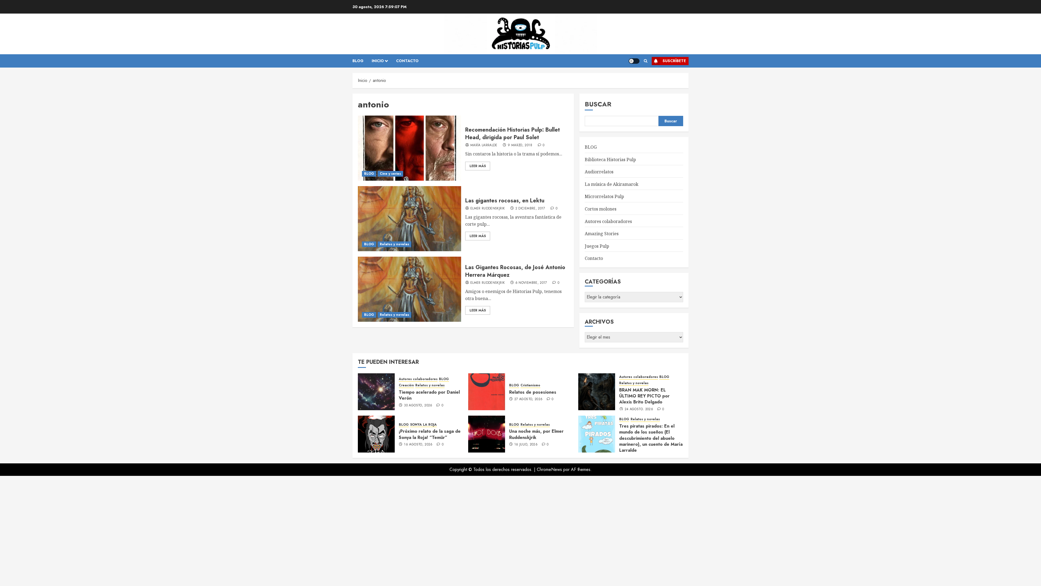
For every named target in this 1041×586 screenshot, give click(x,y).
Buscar (598, 104)
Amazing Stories (602, 234)
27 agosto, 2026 (528, 399)
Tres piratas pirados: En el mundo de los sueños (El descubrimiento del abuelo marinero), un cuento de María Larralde (651, 438)
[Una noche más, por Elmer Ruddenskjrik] (486, 434)
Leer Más (478, 166)
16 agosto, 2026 (418, 444)
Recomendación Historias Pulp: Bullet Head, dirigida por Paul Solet (512, 133)
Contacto (594, 258)
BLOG (358, 60)
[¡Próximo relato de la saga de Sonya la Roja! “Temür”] (376, 434)
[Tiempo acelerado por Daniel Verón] (376, 391)
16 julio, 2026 (526, 444)
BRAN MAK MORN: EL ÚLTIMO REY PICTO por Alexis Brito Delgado (644, 396)
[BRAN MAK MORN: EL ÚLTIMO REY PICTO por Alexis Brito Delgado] (596, 391)
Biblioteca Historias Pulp (610, 160)
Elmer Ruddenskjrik (487, 208)
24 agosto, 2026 (639, 409)
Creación (406, 385)
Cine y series (390, 173)
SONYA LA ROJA (423, 424)
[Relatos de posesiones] (486, 391)
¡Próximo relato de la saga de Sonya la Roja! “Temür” (430, 434)
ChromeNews (549, 469)
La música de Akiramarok (611, 184)
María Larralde (483, 145)
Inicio (378, 60)
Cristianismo (530, 385)
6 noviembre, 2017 (531, 283)
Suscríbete (674, 60)
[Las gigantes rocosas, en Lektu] (409, 218)
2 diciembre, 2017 (530, 208)
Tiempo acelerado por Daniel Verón (429, 395)
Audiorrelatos (599, 172)
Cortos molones (600, 209)
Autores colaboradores (608, 221)
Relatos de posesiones (532, 392)
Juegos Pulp (597, 246)
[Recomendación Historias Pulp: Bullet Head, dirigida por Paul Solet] (409, 148)
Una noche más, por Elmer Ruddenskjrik (536, 434)
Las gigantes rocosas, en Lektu (504, 201)
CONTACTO (407, 60)
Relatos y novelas (394, 244)
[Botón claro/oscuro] (634, 61)
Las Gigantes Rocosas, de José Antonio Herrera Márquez (515, 271)
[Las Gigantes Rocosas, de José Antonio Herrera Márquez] (409, 289)
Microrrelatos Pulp (604, 196)
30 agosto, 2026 (418, 405)
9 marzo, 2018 (520, 145)
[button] (645, 61)
